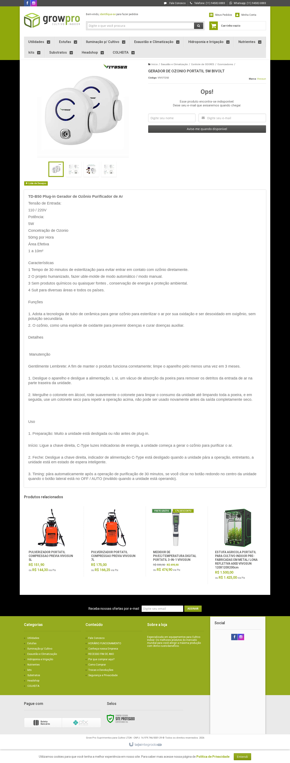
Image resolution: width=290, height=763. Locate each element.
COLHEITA (33, 685)
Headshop (33, 680)
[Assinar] (193, 609)
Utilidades (33, 638)
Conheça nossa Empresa (103, 648)
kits (29, 670)
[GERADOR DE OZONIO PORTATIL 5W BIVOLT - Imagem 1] (56, 169)
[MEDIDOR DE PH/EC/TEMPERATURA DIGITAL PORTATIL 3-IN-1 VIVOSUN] (175, 541)
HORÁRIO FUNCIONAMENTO (104, 643)
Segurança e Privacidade (103, 675)
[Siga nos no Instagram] (34, 3)
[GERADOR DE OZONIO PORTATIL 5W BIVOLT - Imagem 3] (91, 169)
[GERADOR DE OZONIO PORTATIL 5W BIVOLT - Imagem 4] (109, 169)
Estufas (32, 643)
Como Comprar (97, 664)
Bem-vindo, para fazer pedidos (112, 14)
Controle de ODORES (202, 64)
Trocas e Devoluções (100, 670)
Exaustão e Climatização (174, 64)
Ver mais (54, 557)
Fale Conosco (177, 3)
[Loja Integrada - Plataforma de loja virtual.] (145, 745)
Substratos (33, 675)
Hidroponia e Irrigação (40, 659)
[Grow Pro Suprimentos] (52, 20)
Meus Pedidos (223, 14)
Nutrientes (33, 664)
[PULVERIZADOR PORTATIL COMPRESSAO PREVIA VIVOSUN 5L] (51, 542)
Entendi (242, 757)
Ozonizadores (225, 64)
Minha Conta (248, 14)
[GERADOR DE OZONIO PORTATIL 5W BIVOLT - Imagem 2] (73, 169)
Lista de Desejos (37, 183)
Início (154, 64)
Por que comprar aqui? (101, 659)
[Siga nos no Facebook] (27, 3)
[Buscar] (198, 26)
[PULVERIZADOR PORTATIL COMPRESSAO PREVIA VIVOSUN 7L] (113, 542)
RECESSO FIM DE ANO (101, 654)
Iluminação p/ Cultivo (39, 648)
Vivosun (261, 78)
